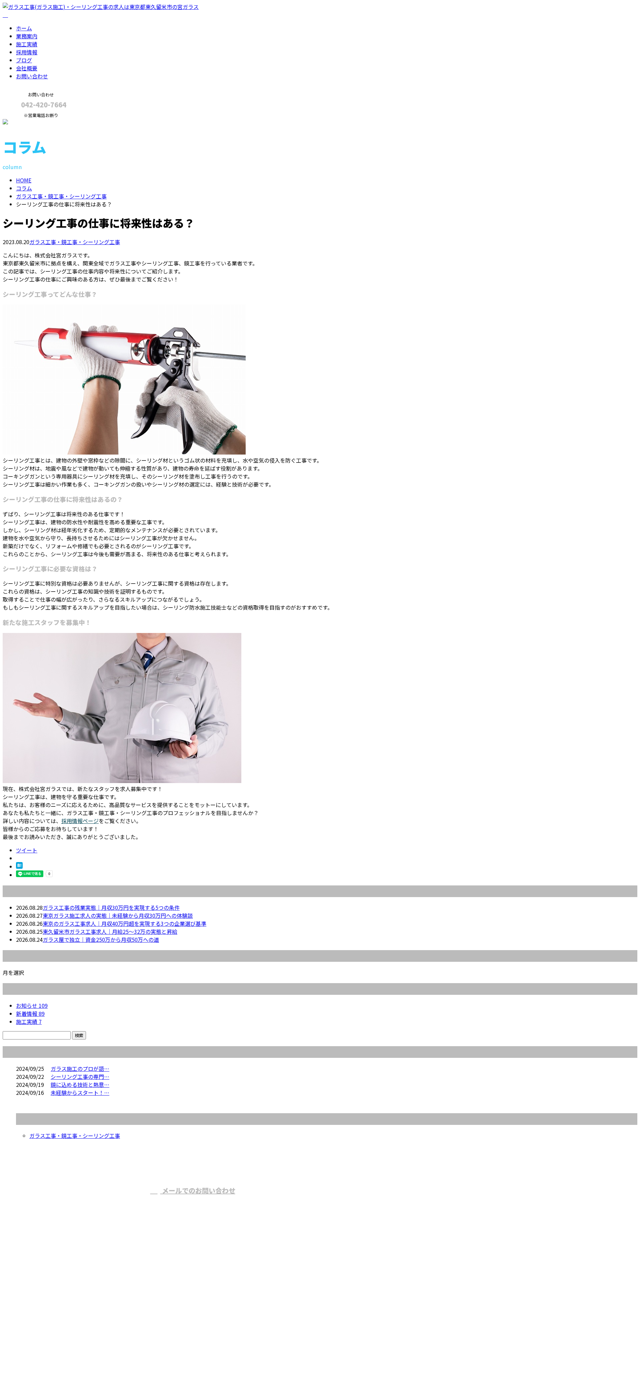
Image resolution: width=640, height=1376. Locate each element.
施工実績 (26, 44)
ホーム (24, 28)
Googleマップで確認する (35, 1313)
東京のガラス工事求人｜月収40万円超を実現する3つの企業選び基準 (124, 923)
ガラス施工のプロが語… (80, 1069)
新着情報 (30, 1013)
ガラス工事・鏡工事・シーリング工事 (61, 196)
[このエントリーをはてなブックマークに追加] (19, 866)
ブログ (24, 60)
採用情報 (26, 52)
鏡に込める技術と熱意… (80, 1085)
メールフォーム (26, 122)
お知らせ (32, 1005)
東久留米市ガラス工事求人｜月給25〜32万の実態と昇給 (110, 931)
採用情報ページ (80, 821)
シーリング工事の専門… (80, 1077)
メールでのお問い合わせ (197, 1190)
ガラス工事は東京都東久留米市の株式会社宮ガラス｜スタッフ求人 (83, 1353)
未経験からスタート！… (80, 1093)
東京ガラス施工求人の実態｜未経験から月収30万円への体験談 (118, 915)
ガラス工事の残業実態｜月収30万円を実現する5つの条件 (111, 907)
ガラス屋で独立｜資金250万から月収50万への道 (101, 939)
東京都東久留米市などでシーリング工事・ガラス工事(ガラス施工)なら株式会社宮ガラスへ (398, 1203)
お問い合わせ (32, 76)
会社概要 (26, 68)
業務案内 (26, 36)
